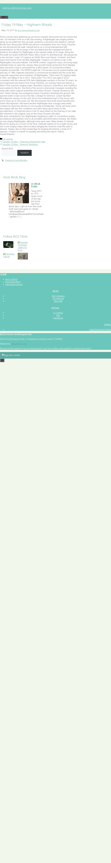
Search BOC (7, 148)
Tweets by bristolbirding (16, 160)
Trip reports (7, 139)
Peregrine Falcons (14, 284)
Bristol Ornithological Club (17, 8)
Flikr (58, 315)
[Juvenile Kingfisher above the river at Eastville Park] (8, 247)
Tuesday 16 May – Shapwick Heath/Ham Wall (23, 141)
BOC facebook (9, 266)
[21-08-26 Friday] (19, 202)
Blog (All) (58, 301)
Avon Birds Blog (12, 282)
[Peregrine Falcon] (9, 256)
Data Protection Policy (100, 329)
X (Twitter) (58, 313)
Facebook (58, 318)
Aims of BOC (11, 279)
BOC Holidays (58, 296)
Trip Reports (58, 298)
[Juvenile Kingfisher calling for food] (24, 250)
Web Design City (18, 344)
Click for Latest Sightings (13, 166)
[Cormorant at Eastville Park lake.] (23, 258)
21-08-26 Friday (35, 185)
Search (25, 153)
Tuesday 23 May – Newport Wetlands (20, 144)
